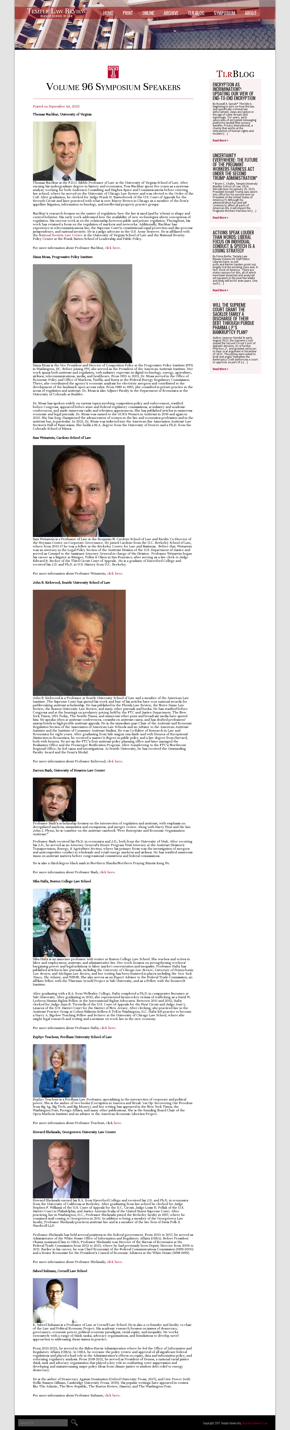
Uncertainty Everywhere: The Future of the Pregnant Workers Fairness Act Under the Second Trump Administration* (235, 166)
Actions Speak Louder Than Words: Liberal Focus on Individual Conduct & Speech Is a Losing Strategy (234, 241)
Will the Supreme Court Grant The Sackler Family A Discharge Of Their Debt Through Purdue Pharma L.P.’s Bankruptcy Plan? (233, 318)
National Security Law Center (61, 235)
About (251, 13)
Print (128, 13)
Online (148, 13)
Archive (171, 13)
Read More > (220, 140)
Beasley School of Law (255, 1423)
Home (108, 13)
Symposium (224, 13)
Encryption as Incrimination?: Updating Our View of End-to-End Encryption (234, 91)
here (117, 1123)
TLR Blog (196, 13)
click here (112, 248)
